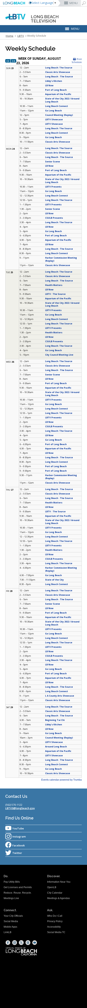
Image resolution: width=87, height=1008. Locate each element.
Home (9, 36)
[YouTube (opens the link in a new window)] (34, 942)
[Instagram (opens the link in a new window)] (14, 942)
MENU (73, 3)
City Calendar (54, 892)
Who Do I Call (54, 915)
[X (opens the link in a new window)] (21, 942)
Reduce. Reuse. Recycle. (18, 892)
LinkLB (7, 932)
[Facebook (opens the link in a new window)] (7, 942)
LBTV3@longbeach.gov (20, 808)
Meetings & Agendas (58, 898)
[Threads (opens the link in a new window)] (27, 942)
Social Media (11, 921)
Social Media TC (56, 932)
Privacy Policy (55, 921)
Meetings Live (11, 898)
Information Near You (58, 881)
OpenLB (51, 887)
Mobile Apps (10, 926)
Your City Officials (13, 915)
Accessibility (54, 926)
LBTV (20, 36)
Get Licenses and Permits (18, 887)
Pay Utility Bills (12, 881)
